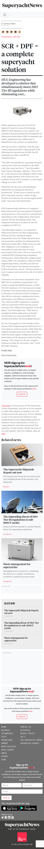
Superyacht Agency (30, 743)
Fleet (4, 737)
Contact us (25, 727)
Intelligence (7, 750)
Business (5, 730)
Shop (3, 760)
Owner (4, 743)
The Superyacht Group (31, 740)
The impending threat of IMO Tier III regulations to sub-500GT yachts (20, 519)
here (3, 433)
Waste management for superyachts (16, 565)
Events (4, 756)
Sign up (22, 394)
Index (4, 753)
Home (3, 727)
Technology (7, 733)
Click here (5, 405)
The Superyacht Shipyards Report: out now (18, 471)
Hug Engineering (8, 355)
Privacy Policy (27, 733)
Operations (7, 740)
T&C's (22, 737)
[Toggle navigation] (4, 15)
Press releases (8, 746)
